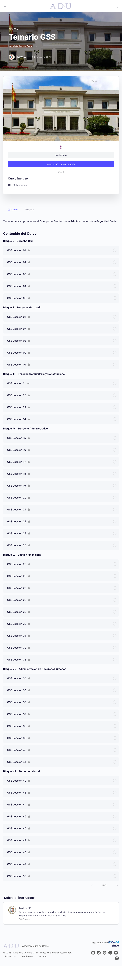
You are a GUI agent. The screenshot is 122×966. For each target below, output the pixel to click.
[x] (117, 958)
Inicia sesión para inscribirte (61, 164)
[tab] (12, 209)
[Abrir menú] (5, 5)
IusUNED (25, 908)
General (14, 29)
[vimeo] (110, 953)
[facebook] (93, 953)
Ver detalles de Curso (21, 46)
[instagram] (99, 953)
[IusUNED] (12, 909)
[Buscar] (116, 6)
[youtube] (116, 953)
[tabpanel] (61, 218)
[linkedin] (104, 953)
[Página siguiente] (117, 885)
